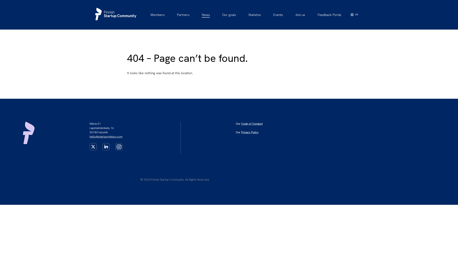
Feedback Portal (329, 15)
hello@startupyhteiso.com (106, 136)
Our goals (229, 15)
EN (356, 14)
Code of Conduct (252, 124)
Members (157, 15)
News (206, 15)
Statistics (254, 15)
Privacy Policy (250, 132)
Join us (300, 15)
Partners (183, 15)
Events (278, 15)
